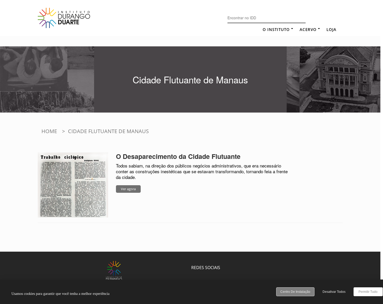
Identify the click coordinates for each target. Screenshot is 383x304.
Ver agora (128, 189)
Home (49, 131)
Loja (331, 29)
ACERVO (308, 29)
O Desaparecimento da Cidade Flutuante (178, 156)
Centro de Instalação (295, 292)
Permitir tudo (368, 292)
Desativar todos (334, 292)
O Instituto (276, 29)
